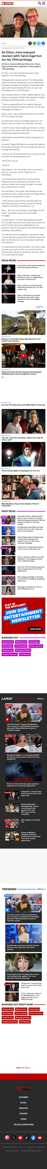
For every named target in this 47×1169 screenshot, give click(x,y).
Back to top (22, 1068)
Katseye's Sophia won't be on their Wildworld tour (29, 588)
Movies (23, 1114)
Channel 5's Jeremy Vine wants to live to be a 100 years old (30, 548)
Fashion (23, 1108)
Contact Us (30, 1147)
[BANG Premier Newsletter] (39, 1137)
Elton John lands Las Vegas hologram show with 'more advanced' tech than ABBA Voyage (28, 298)
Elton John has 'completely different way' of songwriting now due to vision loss (29, 277)
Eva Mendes (25, 654)
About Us (22, 1147)
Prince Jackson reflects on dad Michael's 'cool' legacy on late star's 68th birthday (30, 559)
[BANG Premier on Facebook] (33, 1137)
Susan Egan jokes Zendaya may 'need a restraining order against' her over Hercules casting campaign (30, 540)
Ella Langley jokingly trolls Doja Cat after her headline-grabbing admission (30, 579)
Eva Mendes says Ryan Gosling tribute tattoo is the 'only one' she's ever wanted (30, 529)
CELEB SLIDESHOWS (24, 1125)
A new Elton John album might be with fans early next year (31, 266)
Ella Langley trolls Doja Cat (30, 821)
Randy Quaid (8, 642)
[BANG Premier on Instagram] (7, 1137)
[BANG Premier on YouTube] (20, 1137)
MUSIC (23, 1103)
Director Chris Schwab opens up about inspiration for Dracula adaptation (30, 569)
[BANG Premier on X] (13, 1137)
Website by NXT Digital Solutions (31, 1151)
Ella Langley (7, 646)
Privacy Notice (40, 1147)
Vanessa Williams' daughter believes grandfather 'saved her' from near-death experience (31, 837)
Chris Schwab (21, 646)
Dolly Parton (8, 650)
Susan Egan (34, 642)
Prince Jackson (35, 646)
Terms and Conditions (12, 1151)
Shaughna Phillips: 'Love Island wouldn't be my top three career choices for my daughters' (23, 757)
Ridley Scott (21, 642)
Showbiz (23, 1097)
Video (23, 1119)
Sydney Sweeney (10, 654)
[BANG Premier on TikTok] (26, 1137)
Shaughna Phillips (23, 650)
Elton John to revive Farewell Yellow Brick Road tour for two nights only (30, 287)
